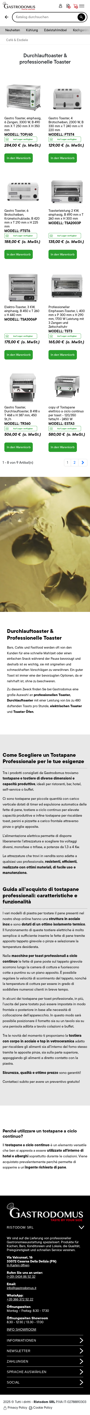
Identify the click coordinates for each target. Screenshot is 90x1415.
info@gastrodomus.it (21, 1288)
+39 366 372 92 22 (20, 1299)
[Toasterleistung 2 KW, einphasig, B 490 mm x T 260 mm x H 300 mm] (67, 190)
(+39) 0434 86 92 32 (21, 1276)
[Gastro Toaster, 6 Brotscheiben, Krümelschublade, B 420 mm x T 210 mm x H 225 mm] (23, 190)
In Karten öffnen (18, 1265)
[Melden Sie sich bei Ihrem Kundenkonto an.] (60, 6)
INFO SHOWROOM (21, 1329)
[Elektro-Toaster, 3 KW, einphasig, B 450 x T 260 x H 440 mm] (23, 286)
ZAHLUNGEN (17, 1361)
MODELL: (18, 134)
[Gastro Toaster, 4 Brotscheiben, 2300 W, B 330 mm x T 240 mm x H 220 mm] (67, 97)
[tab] (45, 1227)
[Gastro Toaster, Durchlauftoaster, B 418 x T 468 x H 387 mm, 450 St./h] (23, 387)
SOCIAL (13, 1382)
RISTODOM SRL (20, 1227)
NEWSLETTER (18, 1351)
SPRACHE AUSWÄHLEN (27, 1372)
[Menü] (83, 6)
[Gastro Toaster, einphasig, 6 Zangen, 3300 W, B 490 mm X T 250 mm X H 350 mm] (23, 97)
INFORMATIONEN (21, 1340)
